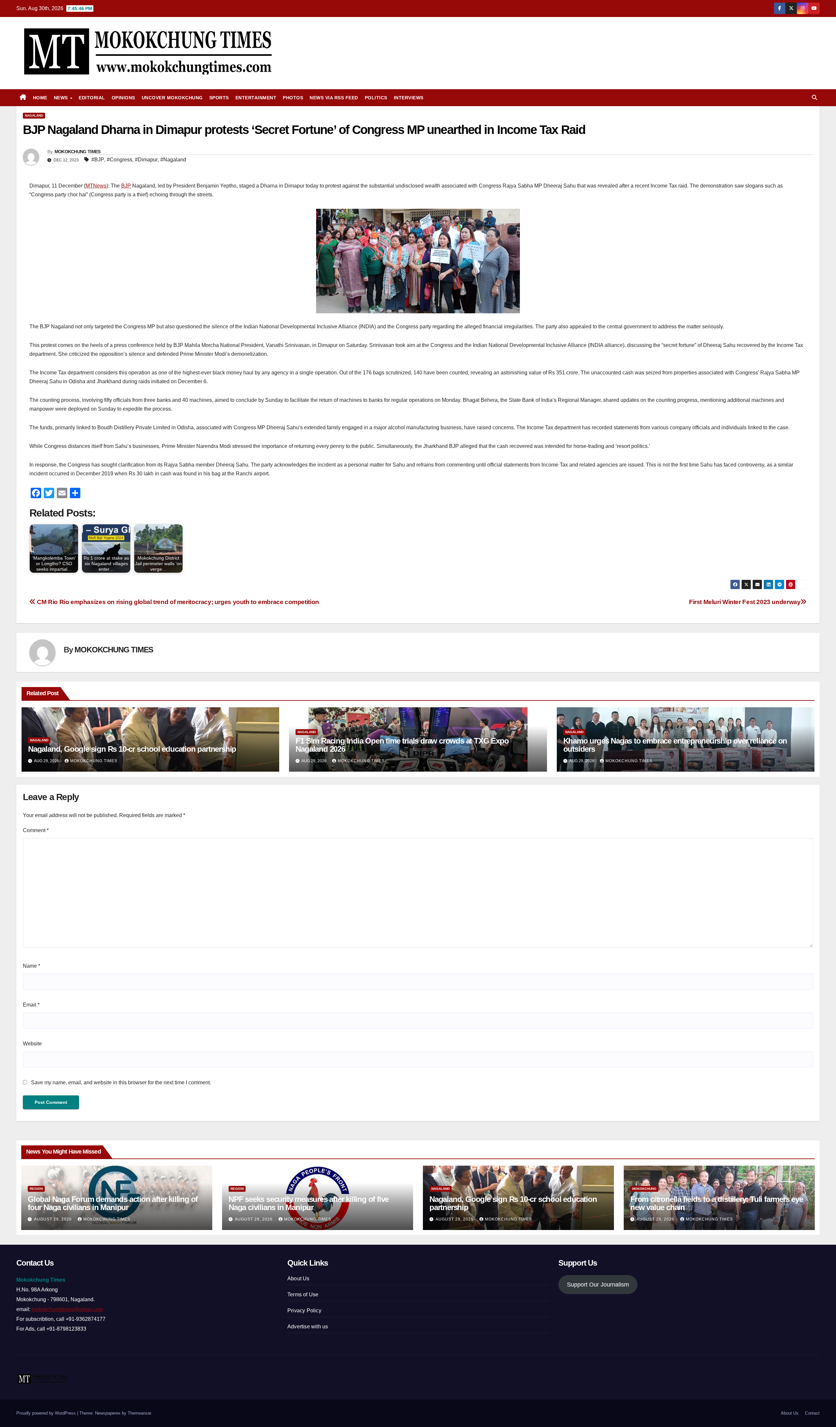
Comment (36, 830)
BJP (126, 186)
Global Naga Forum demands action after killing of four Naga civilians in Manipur (113, 1203)
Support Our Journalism (598, 1284)
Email (31, 1005)
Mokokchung (644, 1188)
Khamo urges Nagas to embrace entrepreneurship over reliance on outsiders (675, 744)
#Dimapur (146, 159)
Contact (812, 1413)
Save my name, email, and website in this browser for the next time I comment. (121, 1082)
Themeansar (139, 1413)
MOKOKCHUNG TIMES (78, 151)
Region (36, 1188)
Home (40, 97)
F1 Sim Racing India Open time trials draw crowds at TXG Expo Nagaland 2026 (402, 744)
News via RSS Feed (334, 97)
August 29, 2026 (53, 1219)
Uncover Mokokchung (172, 97)
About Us (298, 1278)
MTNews (96, 186)
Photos (293, 97)
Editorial (92, 97)
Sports (219, 97)
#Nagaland (173, 159)
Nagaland (34, 115)
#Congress (119, 159)
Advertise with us (307, 1326)
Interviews (409, 97)
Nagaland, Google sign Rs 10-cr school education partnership (132, 749)
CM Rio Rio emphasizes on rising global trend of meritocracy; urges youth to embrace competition (177, 602)
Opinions (123, 97)
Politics (376, 97)
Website (32, 1043)
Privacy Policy (304, 1310)
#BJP (97, 159)
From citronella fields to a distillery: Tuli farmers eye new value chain (716, 1203)
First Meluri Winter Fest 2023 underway (744, 602)
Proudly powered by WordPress (46, 1413)
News (62, 97)
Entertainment (256, 97)
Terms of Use (302, 1294)
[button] (814, 97)
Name (31, 966)
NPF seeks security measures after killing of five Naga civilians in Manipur (309, 1203)
